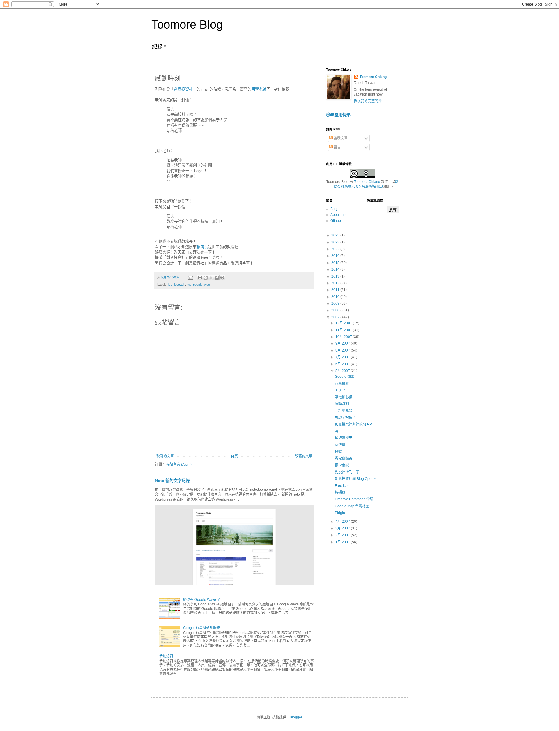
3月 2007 (343, 528)
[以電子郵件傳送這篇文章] (200, 277)
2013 (335, 276)
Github (335, 221)
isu (170, 284)
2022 (335, 249)
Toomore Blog (187, 24)
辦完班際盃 (343, 458)
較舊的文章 (303, 456)
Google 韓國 (344, 377)
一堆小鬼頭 (343, 411)
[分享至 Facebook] (217, 277)
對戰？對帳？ (345, 418)
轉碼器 (340, 492)
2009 (335, 303)
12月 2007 (344, 323)
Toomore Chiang (373, 77)
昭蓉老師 (258, 89)
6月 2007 (343, 364)
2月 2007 (343, 535)
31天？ (340, 390)
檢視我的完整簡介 (368, 101)
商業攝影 (342, 384)
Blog (334, 209)
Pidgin (340, 513)
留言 (337, 147)
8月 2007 (343, 350)
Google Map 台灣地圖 (352, 506)
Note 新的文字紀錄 (172, 480)
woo (207, 284)
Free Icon (342, 486)
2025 (335, 235)
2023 (335, 242)
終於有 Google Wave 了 (201, 600)
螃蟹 (338, 452)
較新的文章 (165, 456)
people (197, 284)
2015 (335, 263)
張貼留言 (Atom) (179, 464)
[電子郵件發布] (190, 277)
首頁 (234, 456)
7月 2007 (343, 357)
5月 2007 (343, 371)
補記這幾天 (343, 438)
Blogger (296, 717)
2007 (335, 317)
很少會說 (342, 465)
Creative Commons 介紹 (354, 499)
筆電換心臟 (343, 397)
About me (338, 215)
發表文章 (340, 138)
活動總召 (166, 656)
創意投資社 (183, 89)
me (189, 284)
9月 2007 (343, 343)
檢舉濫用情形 (338, 114)
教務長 (202, 247)
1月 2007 (343, 542)
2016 (335, 256)
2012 (335, 283)
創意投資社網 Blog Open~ (355, 479)
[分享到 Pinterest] (222, 277)
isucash (179, 284)
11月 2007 (344, 330)
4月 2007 (343, 522)
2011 (335, 290)
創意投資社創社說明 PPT (354, 424)
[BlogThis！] (205, 277)
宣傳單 (340, 445)
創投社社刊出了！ (349, 472)
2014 (335, 269)
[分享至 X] (211, 277)
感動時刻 (342, 404)
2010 (335, 297)
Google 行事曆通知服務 (201, 628)
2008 (335, 310)
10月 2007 (344, 337)
